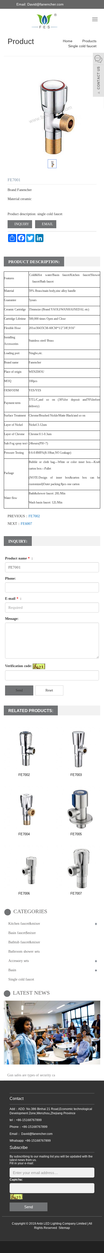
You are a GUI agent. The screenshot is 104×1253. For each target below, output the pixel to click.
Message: (12, 619)
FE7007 (76, 893)
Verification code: (18, 666)
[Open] (98, 75)
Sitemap (64, 1228)
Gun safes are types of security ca (31, 1075)
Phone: (10, 578)
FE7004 (24, 834)
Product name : (19, 558)
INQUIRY (21, 224)
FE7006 (24, 893)
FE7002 (34, 516)
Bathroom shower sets (24, 951)
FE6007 (26, 524)
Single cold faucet (81, 46)
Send (19, 690)
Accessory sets (18, 961)
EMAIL (47, 224)
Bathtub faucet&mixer (24, 942)
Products (88, 41)
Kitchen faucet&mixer (24, 923)
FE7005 (76, 834)
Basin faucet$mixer (22, 933)
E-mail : (13, 598)
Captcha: (16, 1179)
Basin (12, 970)
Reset (49, 690)
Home (67, 41)
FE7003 (76, 775)
